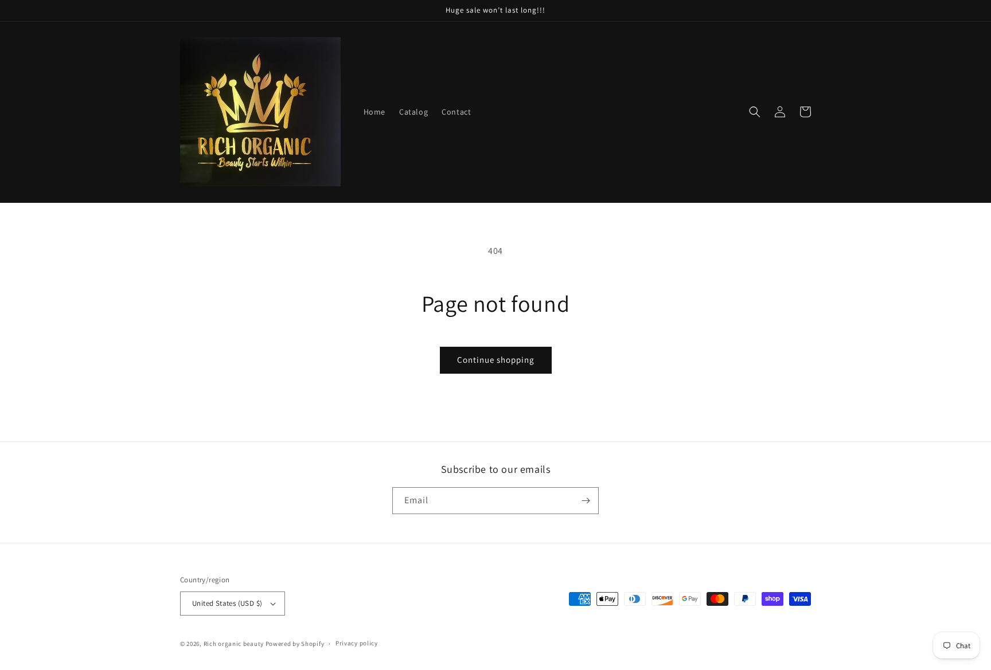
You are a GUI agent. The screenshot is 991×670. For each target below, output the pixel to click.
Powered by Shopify (295, 644)
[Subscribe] (585, 500)
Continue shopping (495, 359)
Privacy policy (356, 643)
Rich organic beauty (235, 644)
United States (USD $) (227, 603)
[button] (754, 111)
